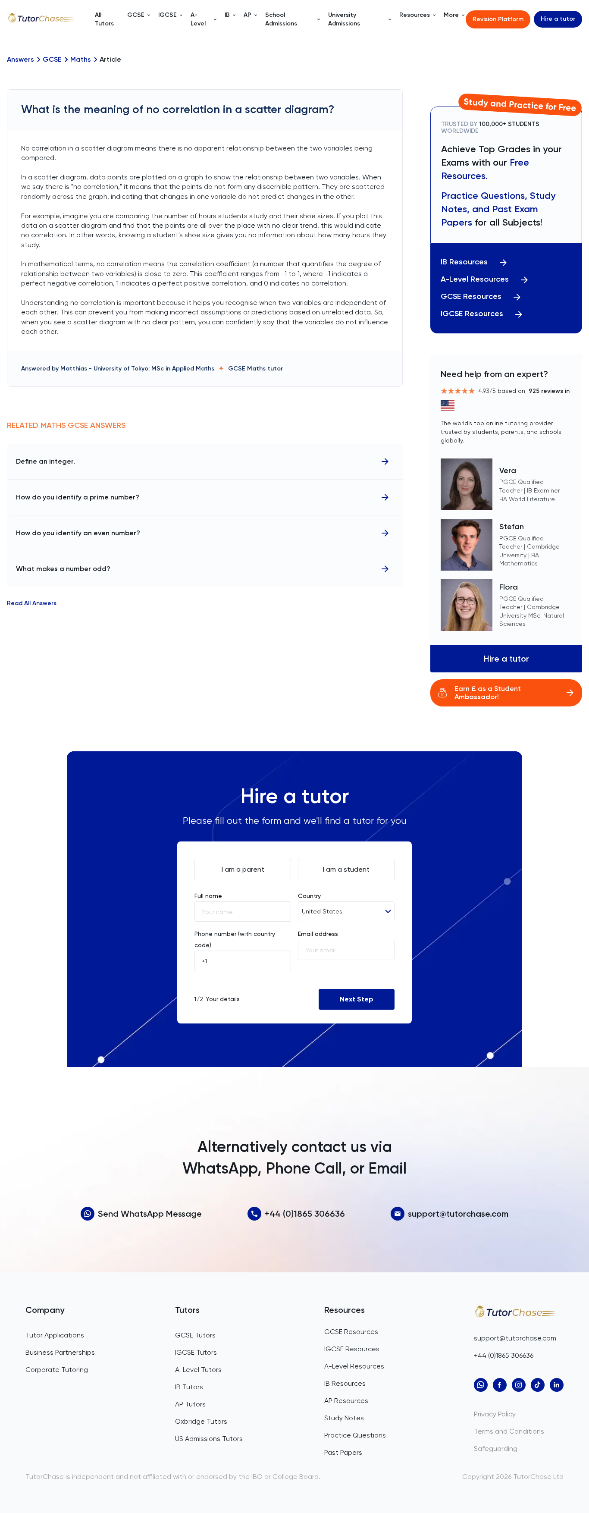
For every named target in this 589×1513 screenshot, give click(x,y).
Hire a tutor (558, 18)
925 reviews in (549, 391)
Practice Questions (355, 1435)
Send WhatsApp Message (150, 1214)
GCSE (52, 59)
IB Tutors (189, 1387)
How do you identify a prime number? (77, 497)
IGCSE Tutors (196, 1352)
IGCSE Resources (472, 313)
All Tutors (104, 19)
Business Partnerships (60, 1352)
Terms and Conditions (509, 1431)
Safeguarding (495, 1448)
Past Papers (343, 1452)
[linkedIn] (557, 1385)
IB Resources (464, 262)
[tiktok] (538, 1385)
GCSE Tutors (195, 1335)
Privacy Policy (495, 1414)
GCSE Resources (471, 296)
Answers (20, 59)
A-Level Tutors (198, 1369)
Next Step (356, 999)
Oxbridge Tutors (201, 1421)
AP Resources (346, 1401)
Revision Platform (498, 19)
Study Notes (344, 1418)
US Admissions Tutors (209, 1439)
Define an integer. (45, 461)
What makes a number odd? (63, 569)
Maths (80, 59)
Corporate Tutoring (56, 1369)
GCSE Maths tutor (255, 368)
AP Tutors (190, 1404)
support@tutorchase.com (458, 1214)
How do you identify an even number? (78, 533)
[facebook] (500, 1385)
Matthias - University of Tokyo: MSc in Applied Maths (137, 368)
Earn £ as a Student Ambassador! (487, 692)
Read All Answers (31, 603)
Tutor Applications (54, 1335)
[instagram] (519, 1385)
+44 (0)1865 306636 (305, 1214)
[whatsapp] (481, 1385)
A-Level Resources (475, 279)
